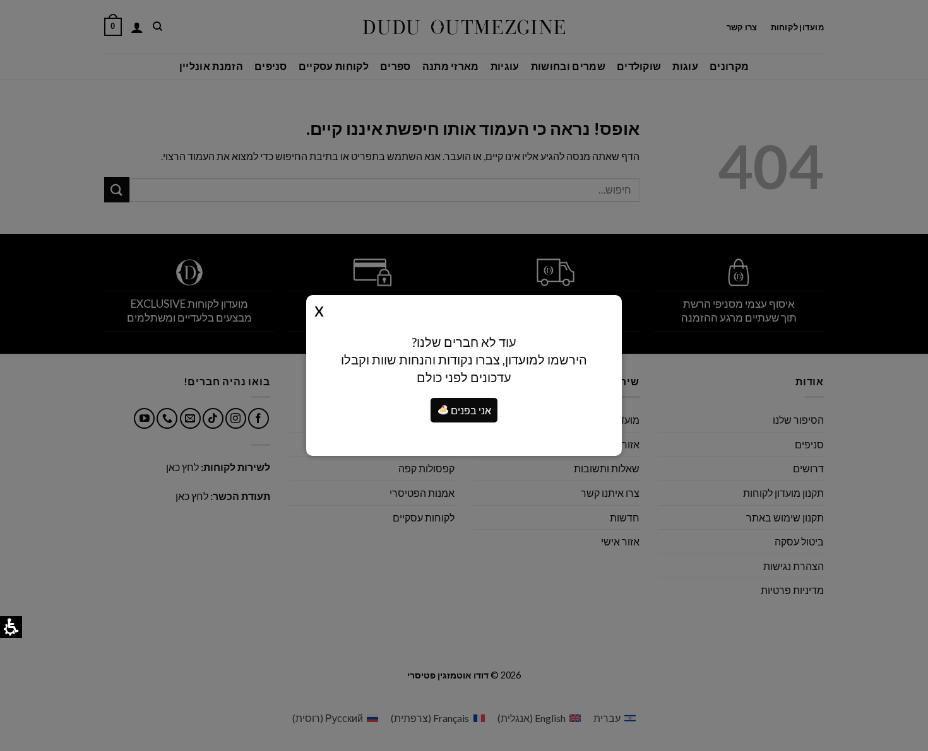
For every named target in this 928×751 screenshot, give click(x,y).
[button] (443, 410)
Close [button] (319, 309)
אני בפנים (470, 410)
